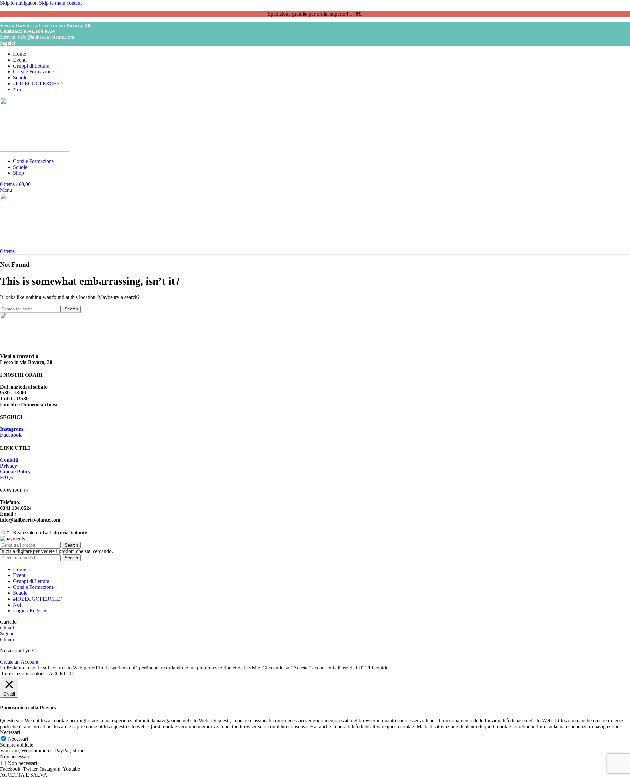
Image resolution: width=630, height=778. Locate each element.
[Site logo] (34, 150)
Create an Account (19, 662)
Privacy (8, 466)
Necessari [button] (10, 732)
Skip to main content (60, 3)
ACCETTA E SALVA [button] (23, 775)
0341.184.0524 (39, 31)
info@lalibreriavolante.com (46, 37)
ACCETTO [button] (61, 673)
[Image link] (41, 343)
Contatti (9, 460)
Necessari (18, 739)
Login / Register (30, 610)
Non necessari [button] (14, 756)
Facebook (11, 435)
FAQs (6, 477)
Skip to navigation (19, 3)
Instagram (11, 429)
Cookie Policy (15, 471)
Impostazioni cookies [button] (23, 673)
